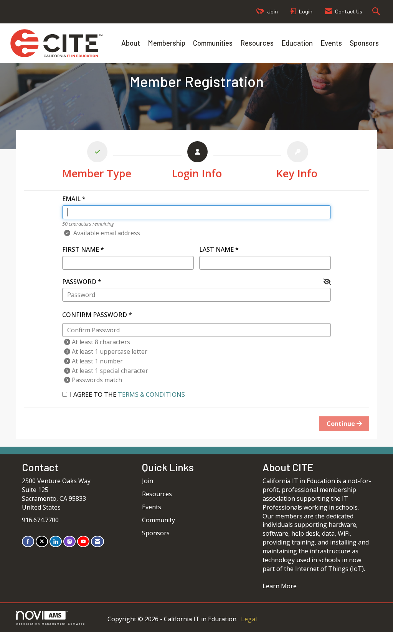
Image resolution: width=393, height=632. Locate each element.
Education (297, 42)
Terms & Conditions (151, 394)
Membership (166, 42)
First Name (80, 249)
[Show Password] (327, 281)
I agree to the (127, 394)
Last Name (216, 249)
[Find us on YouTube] (83, 541)
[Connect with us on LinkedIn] (56, 541)
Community (158, 520)
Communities (213, 42)
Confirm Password (94, 314)
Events (331, 42)
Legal (249, 619)
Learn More (280, 586)
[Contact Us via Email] (97, 541)
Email (71, 199)
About (130, 42)
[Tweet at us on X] (42, 541)
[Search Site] (377, 12)
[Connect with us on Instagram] (69, 541)
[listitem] (96, 162)
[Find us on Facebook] (28, 541)
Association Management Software (50, 623)
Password (79, 281)
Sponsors (364, 42)
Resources (257, 42)
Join (147, 481)
